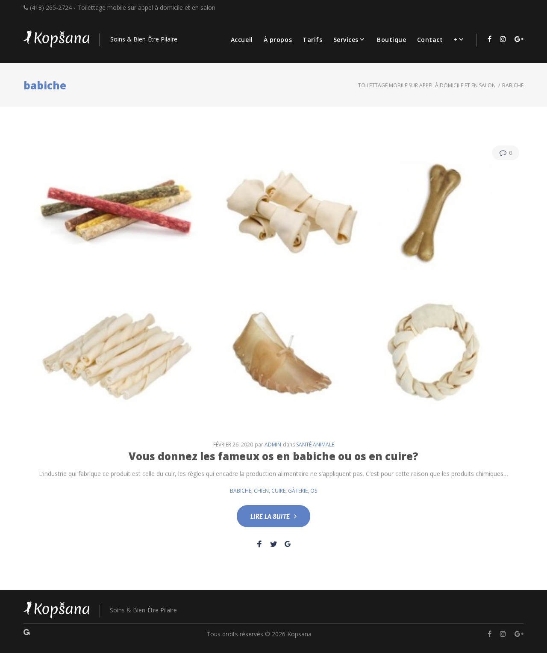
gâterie (298, 490)
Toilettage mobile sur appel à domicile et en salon (427, 85)
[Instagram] (503, 39)
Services (346, 39)
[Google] (519, 39)
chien (261, 490)
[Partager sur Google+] (287, 544)
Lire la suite (270, 516)
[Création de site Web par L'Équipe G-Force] (27, 634)
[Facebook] (489, 39)
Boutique (391, 39)
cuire (278, 490)
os (313, 490)
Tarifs (312, 39)
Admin (273, 444)
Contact (430, 39)
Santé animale (315, 444)
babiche (240, 490)
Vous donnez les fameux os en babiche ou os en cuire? (273, 456)
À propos (278, 39)
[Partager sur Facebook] (259, 544)
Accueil (242, 39)
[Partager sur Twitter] (273, 544)
